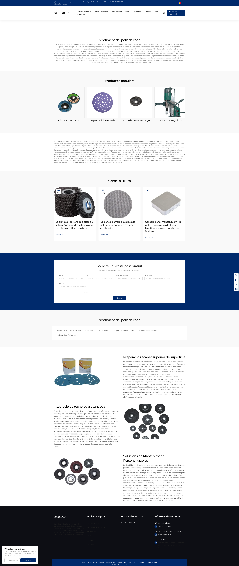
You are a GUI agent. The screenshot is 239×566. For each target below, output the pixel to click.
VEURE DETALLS (69, 102)
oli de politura (104, 331)
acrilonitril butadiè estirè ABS (69, 331)
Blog (156, 11)
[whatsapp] (236, 280)
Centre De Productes (120, 11)
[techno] (60, 517)
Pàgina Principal (84, 11)
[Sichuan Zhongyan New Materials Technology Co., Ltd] (63, 13)
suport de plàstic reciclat (149, 331)
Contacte (81, 15)
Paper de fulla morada (102, 120)
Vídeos (148, 11)
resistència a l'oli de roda (67, 335)
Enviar (119, 298)
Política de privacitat (119, 565)
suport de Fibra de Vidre (124, 331)
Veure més (60, 234)
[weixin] (236, 289)
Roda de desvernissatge (136, 120)
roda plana (89, 331)
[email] (236, 284)
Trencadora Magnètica (170, 120)
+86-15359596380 (117, 2)
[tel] (236, 275)
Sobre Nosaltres (101, 11)
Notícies (137, 11)
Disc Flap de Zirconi (69, 120)
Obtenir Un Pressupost (173, 13)
